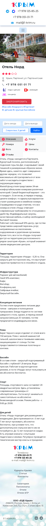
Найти (36, 130)
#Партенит (29, 106)
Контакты (23, 476)
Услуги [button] (32, 139)
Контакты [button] (33, 149)
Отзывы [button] (10, 154)
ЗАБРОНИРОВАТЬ (16, 101)
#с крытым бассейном (24, 109)
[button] (3, 48)
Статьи (23, 473)
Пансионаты (23, 486)
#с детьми (7, 109)
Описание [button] (11, 139)
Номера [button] (10, 144)
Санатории (23, 483)
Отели (23, 489)
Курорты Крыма (23, 470)
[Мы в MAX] (14, 11)
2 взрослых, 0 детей (15, 130)
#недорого (17, 106)
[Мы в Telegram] (8, 11)
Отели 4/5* (23, 492)
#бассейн (7, 106)
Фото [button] (8, 149)
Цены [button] (31, 144)
